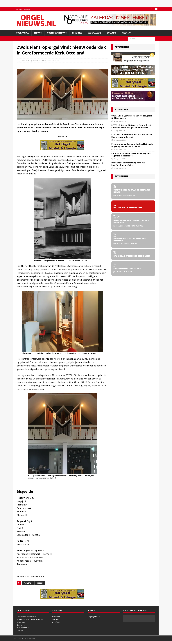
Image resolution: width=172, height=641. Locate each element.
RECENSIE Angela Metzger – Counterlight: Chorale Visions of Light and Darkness (131, 126)
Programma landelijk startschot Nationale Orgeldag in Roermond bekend (132, 145)
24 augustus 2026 (120, 121)
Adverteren (21, 622)
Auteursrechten (23, 628)
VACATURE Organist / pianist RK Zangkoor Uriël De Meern (131, 116)
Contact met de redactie (26, 616)
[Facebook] (151, 9)
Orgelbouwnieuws (57, 33)
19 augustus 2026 (120, 149)
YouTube (56, 619)
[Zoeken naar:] (141, 38)
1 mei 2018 (25, 60)
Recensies (77, 33)
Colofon (20, 630)
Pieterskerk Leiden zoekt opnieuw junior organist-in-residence (131, 154)
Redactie (36, 60)
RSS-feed (56, 622)
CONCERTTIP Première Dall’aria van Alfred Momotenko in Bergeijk (131, 135)
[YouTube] (156, 9)
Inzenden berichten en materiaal (30, 619)
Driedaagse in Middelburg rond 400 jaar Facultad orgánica (128, 163)
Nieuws (38, 33)
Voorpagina (22, 33)
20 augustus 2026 (120, 140)
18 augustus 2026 (120, 159)
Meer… (125, 33)
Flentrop (28, 583)
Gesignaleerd (94, 33)
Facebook (56, 616)
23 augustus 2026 (120, 131)
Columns (111, 33)
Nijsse (40, 583)
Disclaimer (21, 625)
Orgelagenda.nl (94, 616)
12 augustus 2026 (120, 168)
